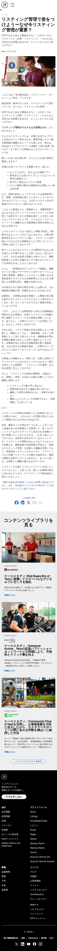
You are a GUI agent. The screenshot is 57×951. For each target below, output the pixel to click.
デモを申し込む (14, 796)
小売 (4, 881)
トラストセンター (38, 890)
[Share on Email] (34, 502)
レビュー (34, 825)
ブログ (33, 872)
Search (33, 839)
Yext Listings (28, 419)
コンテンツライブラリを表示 (28, 761)
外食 (4, 885)
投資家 (5, 830)
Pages (33, 834)
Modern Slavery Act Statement (11, 844)
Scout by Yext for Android (42, 861)
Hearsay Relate (37, 848)
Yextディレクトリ (10, 839)
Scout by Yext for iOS (40, 857)
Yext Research (37, 894)
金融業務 (6, 872)
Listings (34, 816)
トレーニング (36, 913)
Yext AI (33, 852)
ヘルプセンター (37, 909)
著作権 (44, 938)
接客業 (5, 890)
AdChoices (33, 938)
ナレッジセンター (38, 899)
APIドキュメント (38, 918)
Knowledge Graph (38, 821)
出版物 (33, 876)
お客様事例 (35, 881)
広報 (4, 821)
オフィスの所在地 (10, 834)
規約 (23, 938)
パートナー (7, 825)
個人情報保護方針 (11, 938)
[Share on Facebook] (16, 502)
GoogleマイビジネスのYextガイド (32, 485)
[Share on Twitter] (28, 502)
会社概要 (6, 812)
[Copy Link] (40, 502)
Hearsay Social (37, 843)
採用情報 (6, 816)
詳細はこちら (9, 595)
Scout (33, 812)
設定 (51, 938)
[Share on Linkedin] (22, 502)
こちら (27, 482)
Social (33, 830)
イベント (34, 885)
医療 (4, 876)
